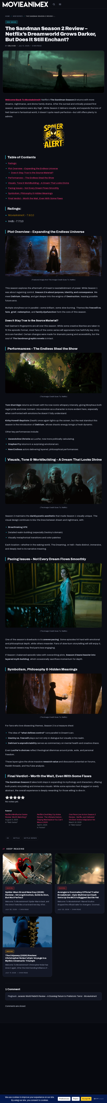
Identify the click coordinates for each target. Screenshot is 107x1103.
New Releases (62, 1038)
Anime (59, 1043)
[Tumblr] (29, 1047)
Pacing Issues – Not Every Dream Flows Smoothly (33, 188)
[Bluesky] (23, 1047)
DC (4, 1079)
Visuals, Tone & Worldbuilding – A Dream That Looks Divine (38, 183)
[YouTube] (5, 1047)
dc (8, 838)
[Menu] (60, 4)
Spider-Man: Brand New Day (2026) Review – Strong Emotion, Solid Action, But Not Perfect (27, 895)
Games (6, 1069)
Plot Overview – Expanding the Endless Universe (33, 168)
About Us (60, 1069)
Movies (10, 951)
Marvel (10, 888)
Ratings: (12, 163)
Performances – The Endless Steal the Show (31, 178)
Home (7, 16)
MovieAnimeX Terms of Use (68, 1084)
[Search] (54, 4)
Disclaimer (61, 1079)
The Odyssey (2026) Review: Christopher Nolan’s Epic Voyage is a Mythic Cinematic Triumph (25, 958)
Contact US (61, 1074)
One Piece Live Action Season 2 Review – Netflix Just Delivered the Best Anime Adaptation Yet (82, 817)
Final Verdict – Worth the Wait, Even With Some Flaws (35, 198)
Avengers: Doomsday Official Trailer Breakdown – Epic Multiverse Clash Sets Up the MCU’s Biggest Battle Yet (78, 895)
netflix (16, 838)
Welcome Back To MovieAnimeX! (23, 100)
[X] (11, 1047)
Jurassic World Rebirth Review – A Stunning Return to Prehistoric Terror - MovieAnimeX (57, 996)
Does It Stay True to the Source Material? (32, 172)
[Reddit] (17, 1047)
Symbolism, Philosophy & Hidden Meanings (30, 193)
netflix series (30, 838)
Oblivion (12, 46)
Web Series (18, 16)
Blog (5, 1084)
